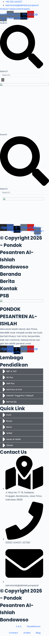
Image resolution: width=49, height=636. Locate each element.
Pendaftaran (33, 626)
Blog (38, 632)
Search (3, 22)
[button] (24, 80)
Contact (13, 632)
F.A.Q (18, 626)
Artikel (26, 632)
